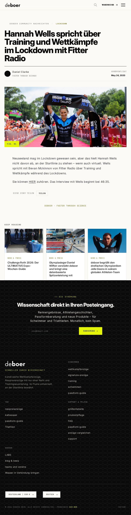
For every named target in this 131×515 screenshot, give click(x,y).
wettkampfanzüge (78, 369)
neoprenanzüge (14, 409)
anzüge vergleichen (79, 432)
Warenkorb (110, 5)
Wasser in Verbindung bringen (22, 472)
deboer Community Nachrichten (29, 24)
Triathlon (10, 426)
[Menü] (123, 5)
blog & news (12, 460)
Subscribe (90, 331)
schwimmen (74, 386)
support (72, 438)
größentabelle (76, 409)
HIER (32, 181)
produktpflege (76, 415)
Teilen (42, 193)
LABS (8, 454)
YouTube (122, 507)
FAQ (70, 421)
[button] (95, 4)
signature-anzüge (78, 375)
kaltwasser (11, 415)
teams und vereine (15, 466)
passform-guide (77, 393)
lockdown (61, 24)
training (72, 381)
